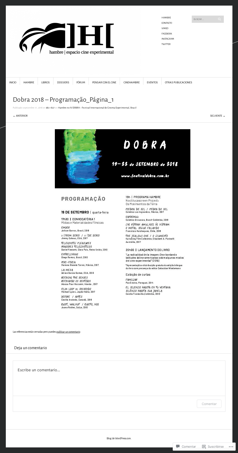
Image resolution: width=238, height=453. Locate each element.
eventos (152, 82)
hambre (166, 17)
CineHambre (132, 82)
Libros (45, 82)
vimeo (165, 28)
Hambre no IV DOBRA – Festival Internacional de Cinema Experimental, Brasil (97, 107)
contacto (167, 23)
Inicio (12, 82)
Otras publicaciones (178, 82)
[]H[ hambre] (84, 23)
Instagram (168, 38)
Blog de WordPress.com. (119, 438)
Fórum (80, 82)
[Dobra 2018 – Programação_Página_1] (122, 320)
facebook (167, 33)
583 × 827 (50, 107)
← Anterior (20, 115)
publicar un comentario (68, 331)
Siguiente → (217, 115)
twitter (166, 44)
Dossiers (63, 82)
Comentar (209, 404)
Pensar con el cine (104, 82)
